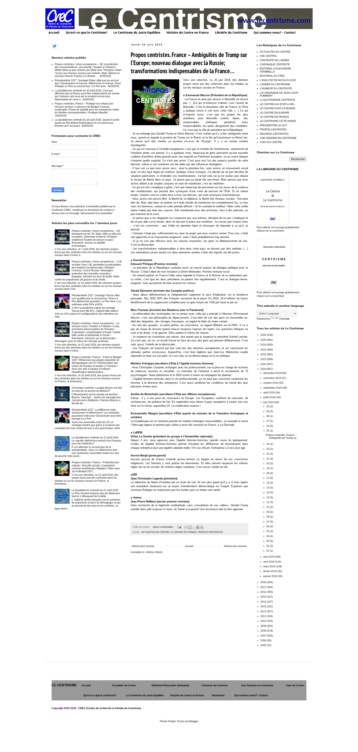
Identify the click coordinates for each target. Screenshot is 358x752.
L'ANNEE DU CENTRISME (275, 84)
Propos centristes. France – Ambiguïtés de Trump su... (282, 436)
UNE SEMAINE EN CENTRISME (278, 138)
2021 (263, 359)
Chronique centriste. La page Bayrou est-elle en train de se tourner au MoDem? (97, 389)
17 (268, 478)
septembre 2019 (272, 387)
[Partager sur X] (194, 527)
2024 (263, 344)
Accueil (53, 32)
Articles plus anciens (235, 546)
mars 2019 (269, 566)
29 (268, 411)
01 (268, 550)
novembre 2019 (272, 378)
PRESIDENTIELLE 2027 (273, 125)
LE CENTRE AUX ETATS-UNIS (277, 104)
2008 (263, 630)
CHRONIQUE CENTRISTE (275, 64)
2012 (263, 611)
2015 (263, 596)
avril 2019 (269, 561)
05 (268, 531)
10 (268, 507)
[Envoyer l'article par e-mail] (179, 527)
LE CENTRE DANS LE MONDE (277, 108)
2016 (263, 592)
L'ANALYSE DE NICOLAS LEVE (278, 80)
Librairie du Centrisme (231, 32)
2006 (263, 640)
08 (268, 516)
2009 (263, 626)
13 (268, 492)
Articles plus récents (143, 546)
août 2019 (269, 392)
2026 (263, 335)
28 (268, 416)
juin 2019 (269, 402)
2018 (263, 582)
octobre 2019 (271, 382)
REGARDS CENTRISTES (274, 133)
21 (268, 458)
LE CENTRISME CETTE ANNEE (278, 121)
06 (268, 526)
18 (268, 473)
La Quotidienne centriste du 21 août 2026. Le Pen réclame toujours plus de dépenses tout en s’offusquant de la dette (96, 493)
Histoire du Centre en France (188, 32)
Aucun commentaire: (163, 527)
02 (268, 546)
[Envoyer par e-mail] (186, 527)
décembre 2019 (272, 373)
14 (268, 487)
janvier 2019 (270, 576)
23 (268, 449)
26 (268, 426)
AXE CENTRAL (268, 56)
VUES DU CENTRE (271, 142)
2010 (263, 621)
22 (268, 453)
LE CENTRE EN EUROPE (274, 112)
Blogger (193, 721)
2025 (263, 339)
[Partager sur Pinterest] (202, 527)
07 (268, 521)
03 (268, 541)
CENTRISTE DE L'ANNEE (274, 60)
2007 (263, 635)
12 (268, 497)
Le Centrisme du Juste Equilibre (137, 32)
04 (268, 536)
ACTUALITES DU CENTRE (155, 532)
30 (268, 406)
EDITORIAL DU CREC (272, 75)
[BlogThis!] (190, 527)
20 (268, 463)
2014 (263, 601)
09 (268, 512)
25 (268, 430)
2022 (263, 354)
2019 (263, 369)
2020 (263, 364)
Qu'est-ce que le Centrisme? (86, 32)
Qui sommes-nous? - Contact (275, 32)
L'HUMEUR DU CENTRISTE (276, 88)
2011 (263, 616)
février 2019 (270, 571)
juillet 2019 (269, 397)
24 (268, 444)
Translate (284, 318)
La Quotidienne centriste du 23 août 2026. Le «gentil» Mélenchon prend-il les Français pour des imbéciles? (96, 440)
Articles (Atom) (154, 552)
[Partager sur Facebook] (198, 527)
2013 (263, 606)
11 (268, 502)
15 (268, 482)
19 (268, 468)
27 (268, 421)
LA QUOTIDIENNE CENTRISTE (277, 99)
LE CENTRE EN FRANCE (184, 532)
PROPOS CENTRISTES (210, 532)
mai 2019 (269, 556)
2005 (263, 645)
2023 (263, 349)
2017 (263, 587)
